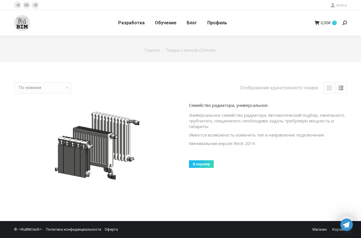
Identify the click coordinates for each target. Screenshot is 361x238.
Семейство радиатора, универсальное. (228, 105)
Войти (341, 5)
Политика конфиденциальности (73, 229)
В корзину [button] (201, 164)
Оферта (111, 229)
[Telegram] (346, 224)
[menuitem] (131, 23)
